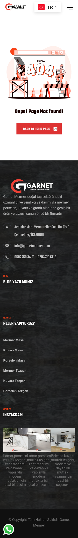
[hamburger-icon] (70, 9)
